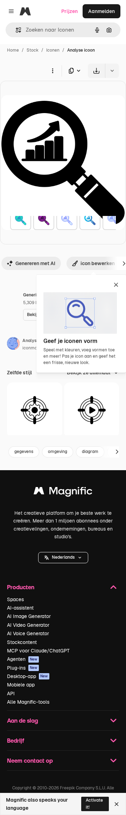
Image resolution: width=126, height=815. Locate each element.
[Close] (116, 804)
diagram (90, 451)
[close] (116, 285)
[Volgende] (117, 452)
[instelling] (34, 410)
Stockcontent (22, 642)
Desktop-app (27, 676)
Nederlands (63, 557)
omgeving (57, 451)
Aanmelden (101, 11)
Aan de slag (22, 720)
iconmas (30, 348)
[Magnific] (63, 492)
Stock (32, 50)
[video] (91, 410)
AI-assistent (20, 608)
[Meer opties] (52, 71)
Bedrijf (15, 740)
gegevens (23, 451)
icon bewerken (97, 263)
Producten (20, 587)
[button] (63, 557)
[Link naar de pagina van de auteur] (13, 344)
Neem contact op (30, 760)
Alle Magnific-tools (28, 702)
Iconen (52, 50)
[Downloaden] (96, 71)
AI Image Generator (29, 616)
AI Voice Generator (28, 633)
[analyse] (20, 219)
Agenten (22, 659)
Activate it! (94, 803)
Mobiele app (21, 685)
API (11, 693)
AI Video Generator (28, 625)
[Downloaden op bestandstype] (75, 71)
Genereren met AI (35, 263)
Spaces (15, 599)
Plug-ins (22, 668)
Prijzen (69, 11)
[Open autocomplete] (15, 30)
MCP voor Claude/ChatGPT (38, 651)
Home (13, 50)
